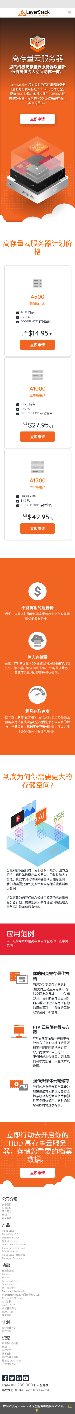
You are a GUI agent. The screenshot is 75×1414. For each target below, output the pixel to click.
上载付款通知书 (10, 1363)
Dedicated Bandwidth (13, 1291)
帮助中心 (6, 1346)
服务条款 (6, 1218)
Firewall (6, 1277)
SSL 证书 (6, 1301)
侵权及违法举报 (10, 1357)
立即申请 (37, 119)
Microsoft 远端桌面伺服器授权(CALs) (21, 1294)
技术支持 (6, 1353)
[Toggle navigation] (69, 12)
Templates (7, 1284)
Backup (6, 1274)
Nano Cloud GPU (10, 1234)
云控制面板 (8, 1270)
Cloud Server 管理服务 (13, 1254)
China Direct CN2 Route (14, 1247)
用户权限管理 (9, 1287)
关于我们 (6, 1204)
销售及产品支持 (10, 1343)
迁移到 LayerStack (11, 1360)
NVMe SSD (7, 1311)
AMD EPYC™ (8, 1304)
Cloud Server (8, 1230)
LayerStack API (10, 1280)
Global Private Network (14, 1244)
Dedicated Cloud (10, 1237)
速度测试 (6, 1315)
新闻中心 (6, 1214)
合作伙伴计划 (9, 1327)
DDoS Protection (10, 1251)
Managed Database (12, 1258)
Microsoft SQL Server (12, 1298)
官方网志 (6, 1211)
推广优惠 (6, 1331)
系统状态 (6, 1350)
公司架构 (6, 1207)
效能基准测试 (9, 1308)
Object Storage (10, 1240)
